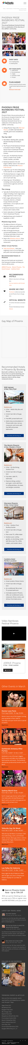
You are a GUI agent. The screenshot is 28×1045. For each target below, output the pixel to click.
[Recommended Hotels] (4, 276)
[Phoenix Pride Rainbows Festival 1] (20, 47)
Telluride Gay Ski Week (11, 828)
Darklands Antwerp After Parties (12, 749)
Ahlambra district (15, 238)
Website (11, 309)
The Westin (11, 292)
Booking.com (8, 407)
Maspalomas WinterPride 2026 (10, 1016)
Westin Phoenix (16, 267)
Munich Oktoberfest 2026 (9, 1020)
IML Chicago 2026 (6, 1012)
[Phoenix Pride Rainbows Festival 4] (8, 53)
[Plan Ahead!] (4, 83)
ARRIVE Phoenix (6, 267)
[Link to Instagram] (25, 1040)
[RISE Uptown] (14, 397)
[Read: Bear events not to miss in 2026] (3, 942)
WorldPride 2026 (6, 1007)
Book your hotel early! (14, 89)
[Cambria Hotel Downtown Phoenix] (14, 568)
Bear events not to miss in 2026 (14, 941)
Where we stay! (16, 289)
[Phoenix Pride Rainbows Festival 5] (8, 47)
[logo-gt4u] (11, 3)
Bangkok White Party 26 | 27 (9, 1028)
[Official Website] (4, 302)
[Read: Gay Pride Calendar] (3, 914)
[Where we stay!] (4, 291)
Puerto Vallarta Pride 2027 (9, 1022)
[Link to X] (20, 1040)
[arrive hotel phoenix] (13, 658)
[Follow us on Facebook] (13, 986)
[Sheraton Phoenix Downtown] (14, 513)
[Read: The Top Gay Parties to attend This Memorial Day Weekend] (3, 926)
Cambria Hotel (15, 269)
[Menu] (24, 3)
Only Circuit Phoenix (9, 248)
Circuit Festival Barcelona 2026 (10, 1026)
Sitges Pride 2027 (6, 1005)
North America (9, 8)
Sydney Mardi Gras (9, 790)
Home (4, 8)
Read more (5, 725)
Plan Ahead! (14, 82)
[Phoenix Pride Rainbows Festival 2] (14, 38)
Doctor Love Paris (9, 711)
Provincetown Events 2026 (9, 1018)
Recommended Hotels (16, 275)
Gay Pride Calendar (11, 913)
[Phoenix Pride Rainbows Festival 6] (20, 53)
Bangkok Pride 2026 (7, 1009)
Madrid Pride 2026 (7, 1014)
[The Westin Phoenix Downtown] (14, 455)
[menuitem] (24, 3)
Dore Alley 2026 (6, 1024)
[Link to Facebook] (23, 1040)
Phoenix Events (16, 8)
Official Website (17, 300)
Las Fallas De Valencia (11, 868)
